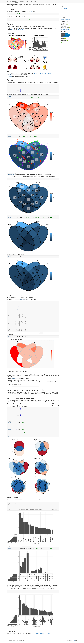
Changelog (33, 1)
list (11, 88)
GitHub (22, 16)
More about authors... (65, 29)
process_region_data (12, 309)
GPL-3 (62, 15)
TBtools (10, 76)
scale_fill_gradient (21, 97)
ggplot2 (13, 96)
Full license (63, 13)
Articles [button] (27, 1)
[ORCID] (68, 24)
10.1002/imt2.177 (21, 29)
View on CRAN (64, 8)
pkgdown (73, 640)
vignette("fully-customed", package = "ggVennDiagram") (26, 386)
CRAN (32, 11)
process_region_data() (20, 299)
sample (15, 88)
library (9, 84)
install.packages (11, 13)
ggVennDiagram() (11, 174)
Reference (22, 1)
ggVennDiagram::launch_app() (13, 74)
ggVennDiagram (11, 1)
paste (13, 85)
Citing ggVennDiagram (65, 19)
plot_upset (10, 592)
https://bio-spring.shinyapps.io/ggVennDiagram (42, 73)
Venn (18, 309)
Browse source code (65, 10)
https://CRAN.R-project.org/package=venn (44, 633)
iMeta (12, 29)
